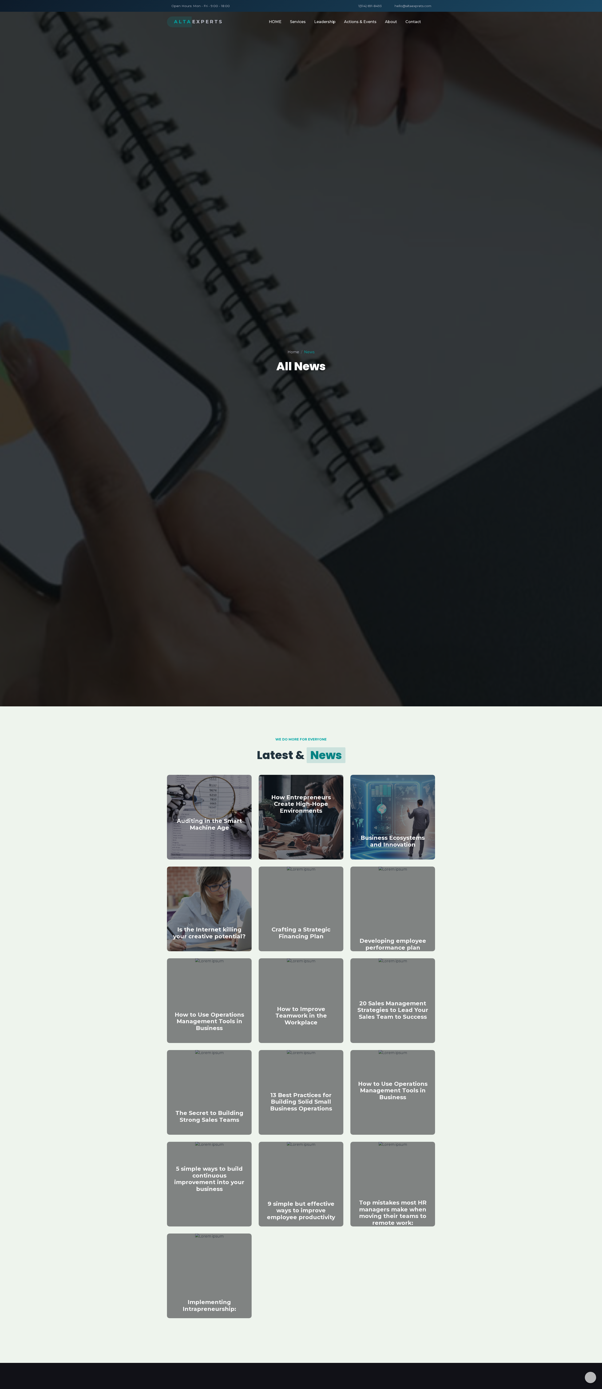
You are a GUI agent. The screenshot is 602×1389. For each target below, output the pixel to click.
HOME (275, 22)
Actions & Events (360, 22)
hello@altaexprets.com (413, 6)
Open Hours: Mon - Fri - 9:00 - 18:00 (200, 6)
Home (293, 352)
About (391, 22)
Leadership (325, 22)
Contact (413, 22)
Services (298, 22)
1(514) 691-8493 (370, 6)
